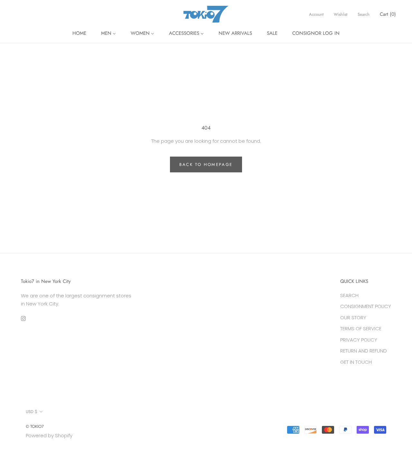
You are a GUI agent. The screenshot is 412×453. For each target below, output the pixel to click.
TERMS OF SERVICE (360, 328)
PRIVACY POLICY (358, 339)
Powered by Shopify (49, 435)
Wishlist (340, 14)
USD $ (31, 412)
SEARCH (349, 295)
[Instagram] (23, 318)
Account (316, 14)
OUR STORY (353, 317)
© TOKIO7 (35, 426)
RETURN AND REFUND (363, 350)
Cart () (388, 14)
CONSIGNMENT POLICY (365, 306)
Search (364, 14)
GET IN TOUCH (356, 362)
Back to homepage (206, 164)
